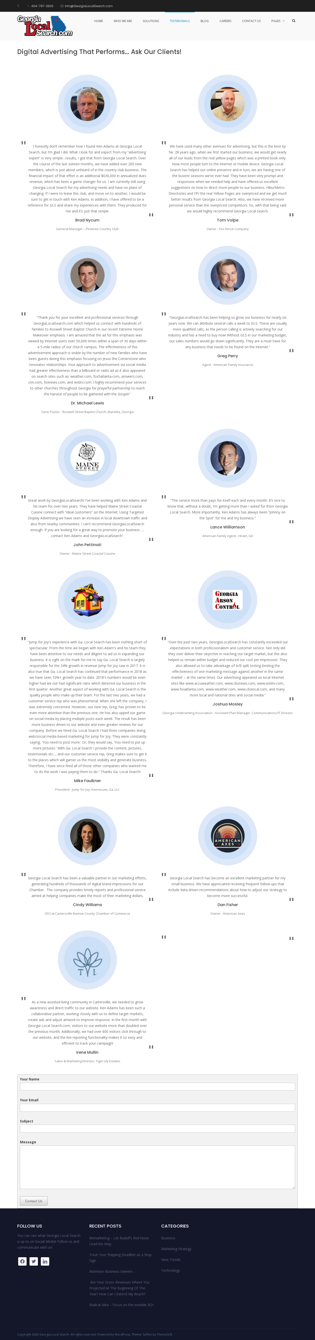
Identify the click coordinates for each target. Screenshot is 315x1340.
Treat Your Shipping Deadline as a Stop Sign (120, 1257)
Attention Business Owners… (112, 1271)
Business (168, 1238)
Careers (225, 21)
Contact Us (251, 21)
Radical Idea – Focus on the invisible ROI (121, 1304)
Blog (205, 21)
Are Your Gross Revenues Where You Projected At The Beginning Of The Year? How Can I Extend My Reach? (119, 1288)
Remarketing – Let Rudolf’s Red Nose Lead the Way (119, 1241)
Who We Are (123, 21)
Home (98, 21)
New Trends (171, 1259)
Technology (170, 1270)
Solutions (151, 21)
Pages (275, 21)
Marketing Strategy (176, 1248)
